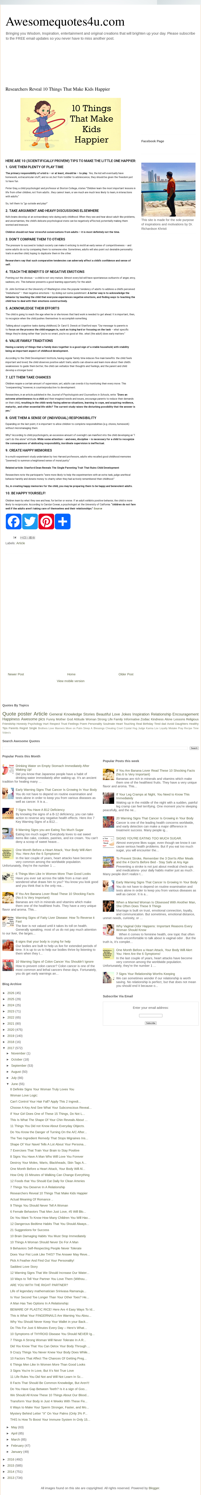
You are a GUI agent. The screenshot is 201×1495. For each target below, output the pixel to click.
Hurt (46, 723)
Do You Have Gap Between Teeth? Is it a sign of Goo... (48, 1389)
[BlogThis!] (24, 537)
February (18, 1445)
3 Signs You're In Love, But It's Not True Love (42, 1370)
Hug (135, 728)
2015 (11, 1465)
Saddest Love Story (24, 1266)
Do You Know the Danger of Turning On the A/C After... (48, 1132)
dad (163, 723)
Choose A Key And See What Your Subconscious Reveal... (51, 1107)
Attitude (79, 719)
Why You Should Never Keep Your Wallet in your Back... (49, 1321)
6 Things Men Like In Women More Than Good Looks (53, 873)
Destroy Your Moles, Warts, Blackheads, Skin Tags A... (48, 1162)
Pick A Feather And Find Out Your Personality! (42, 1260)
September (19, 1065)
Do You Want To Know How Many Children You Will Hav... (50, 1217)
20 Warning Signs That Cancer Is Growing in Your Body (154, 818)
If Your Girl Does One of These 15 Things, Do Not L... (47, 1113)
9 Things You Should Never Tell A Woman (39, 1205)
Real (139, 723)
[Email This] (21, 537)
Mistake (172, 728)
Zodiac (145, 719)
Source (98, 508)
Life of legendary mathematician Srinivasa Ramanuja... (48, 1291)
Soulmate (109, 723)
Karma (149, 728)
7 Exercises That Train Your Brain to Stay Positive (44, 1150)
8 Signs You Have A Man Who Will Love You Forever (46, 1156)
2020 (11, 1029)
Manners (60, 728)
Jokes (126, 714)
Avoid (170, 723)
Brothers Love (46, 728)
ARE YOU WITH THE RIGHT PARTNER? (39, 1285)
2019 (11, 1035)
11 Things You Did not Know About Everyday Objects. (47, 1126)
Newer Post (16, 674)
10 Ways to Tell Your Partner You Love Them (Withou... (48, 1279)
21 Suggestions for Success (29, 1230)
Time (196, 728)
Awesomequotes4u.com (65, 20)
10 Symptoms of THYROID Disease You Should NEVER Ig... (52, 1334)
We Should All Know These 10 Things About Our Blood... (49, 1395)
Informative (132, 719)
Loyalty (164, 728)
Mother (61, 719)
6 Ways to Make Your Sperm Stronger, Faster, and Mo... (49, 1407)
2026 (11, 993)
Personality (95, 723)
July (14, 1078)
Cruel (120, 728)
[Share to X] (27, 537)
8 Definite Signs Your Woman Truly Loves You (42, 1089)
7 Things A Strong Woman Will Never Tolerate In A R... (48, 1340)
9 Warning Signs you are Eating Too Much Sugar (50, 830)
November (19, 1053)
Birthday (148, 723)
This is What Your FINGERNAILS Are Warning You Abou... (50, 1315)
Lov (156, 728)
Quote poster (17, 714)
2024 (11, 1005)
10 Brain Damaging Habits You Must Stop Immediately (48, 1236)
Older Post (126, 674)
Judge (141, 728)
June (15, 1084)
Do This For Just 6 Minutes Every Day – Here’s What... (48, 1328)
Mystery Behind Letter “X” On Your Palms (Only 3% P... (48, 1413)
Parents (13, 728)
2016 (11, 1459)
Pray (180, 728)
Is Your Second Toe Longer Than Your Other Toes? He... (49, 1297)
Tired (157, 723)
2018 (11, 1042)
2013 (11, 1477)
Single (33, 728)
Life (110, 719)
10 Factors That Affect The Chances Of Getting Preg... (48, 1358)
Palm (79, 728)
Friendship (9, 723)
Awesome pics (33, 719)
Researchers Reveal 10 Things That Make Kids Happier (49, 1193)
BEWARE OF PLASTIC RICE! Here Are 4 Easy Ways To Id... (52, 1309)
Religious (192, 719)
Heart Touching (125, 723)
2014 (11, 1471)
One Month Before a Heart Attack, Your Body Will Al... (47, 1168)
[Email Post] (14, 537)
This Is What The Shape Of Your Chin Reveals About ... (49, 1120)
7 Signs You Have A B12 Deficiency (40, 809)
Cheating (111, 728)
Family (118, 719)
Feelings (73, 723)
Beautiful (103, 714)
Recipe (188, 728)
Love (116, 714)
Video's (6, 732)
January (17, 1451)
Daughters (181, 723)
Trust (64, 723)
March (16, 1439)
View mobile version (70, 681)
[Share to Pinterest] (33, 537)
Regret (23, 728)
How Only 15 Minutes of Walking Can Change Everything (50, 1175)
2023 (11, 1011)
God (70, 719)
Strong (102, 719)
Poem (83, 723)
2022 (11, 1017)
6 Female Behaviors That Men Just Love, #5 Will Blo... (48, 1211)
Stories (89, 714)
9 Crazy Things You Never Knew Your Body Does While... (50, 1352)
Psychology (35, 723)
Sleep (86, 728)
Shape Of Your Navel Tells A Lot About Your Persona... (48, 1144)
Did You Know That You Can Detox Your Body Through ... (50, 1346)
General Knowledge (65, 714)
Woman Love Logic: (24, 1095)
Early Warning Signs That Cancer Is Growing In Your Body (56, 789)
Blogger (154, 1488)
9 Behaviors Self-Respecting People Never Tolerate (45, 1248)
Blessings (99, 728)
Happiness (11, 719)
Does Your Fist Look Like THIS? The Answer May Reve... (50, 1254)
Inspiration (140, 714)
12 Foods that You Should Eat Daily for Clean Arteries (47, 1181)
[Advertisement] (81, 62)
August (16, 1071)
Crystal (128, 728)
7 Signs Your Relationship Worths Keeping (145, 974)
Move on (71, 728)
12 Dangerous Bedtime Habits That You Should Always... (49, 1224)
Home (71, 674)
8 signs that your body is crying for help (43, 941)
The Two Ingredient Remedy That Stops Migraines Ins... (49, 1138)
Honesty (21, 723)
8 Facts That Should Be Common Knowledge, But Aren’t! (49, 1383)
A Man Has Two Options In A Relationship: (39, 1303)
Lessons (179, 719)
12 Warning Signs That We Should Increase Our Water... (49, 1272)
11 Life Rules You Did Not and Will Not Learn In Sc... (46, 1376)
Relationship (161, 714)
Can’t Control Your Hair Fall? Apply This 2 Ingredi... (45, 1101)
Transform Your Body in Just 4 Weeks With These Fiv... (48, 1401)
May (14, 1427)
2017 (11, 1048)
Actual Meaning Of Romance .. (31, 1199)
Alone (168, 719)
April (14, 1433)
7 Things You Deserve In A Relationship (37, 1187)
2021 (11, 1023)
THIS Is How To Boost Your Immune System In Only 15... (50, 1419)
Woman (91, 719)
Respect (55, 723)
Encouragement (185, 714)
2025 (11, 999)
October (17, 1059)
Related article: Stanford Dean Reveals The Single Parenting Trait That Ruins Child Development (62, 467)
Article (20, 543)
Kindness (157, 719)
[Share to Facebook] (30, 537)
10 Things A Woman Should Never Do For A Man (44, 1242)
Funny (50, 719)
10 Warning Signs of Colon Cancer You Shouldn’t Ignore (55, 961)
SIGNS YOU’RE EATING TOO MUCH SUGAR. (149, 838)
